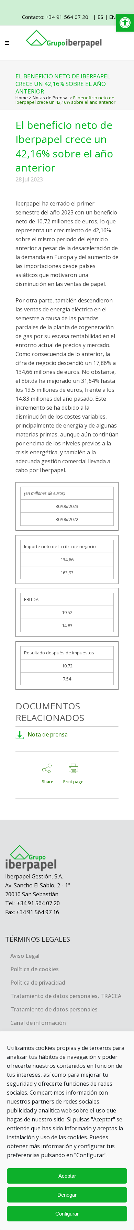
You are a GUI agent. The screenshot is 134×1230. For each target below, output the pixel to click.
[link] (125, 23)
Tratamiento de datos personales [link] (54, 1009)
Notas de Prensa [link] (50, 98)
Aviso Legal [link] (25, 956)
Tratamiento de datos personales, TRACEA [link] (65, 996)
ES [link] (100, 16)
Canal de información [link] (38, 1023)
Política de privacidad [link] (37, 982)
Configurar (67, 1214)
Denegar (67, 1195)
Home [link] (21, 98)
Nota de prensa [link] (47, 734)
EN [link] (112, 16)
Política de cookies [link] (34, 969)
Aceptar (67, 1176)
